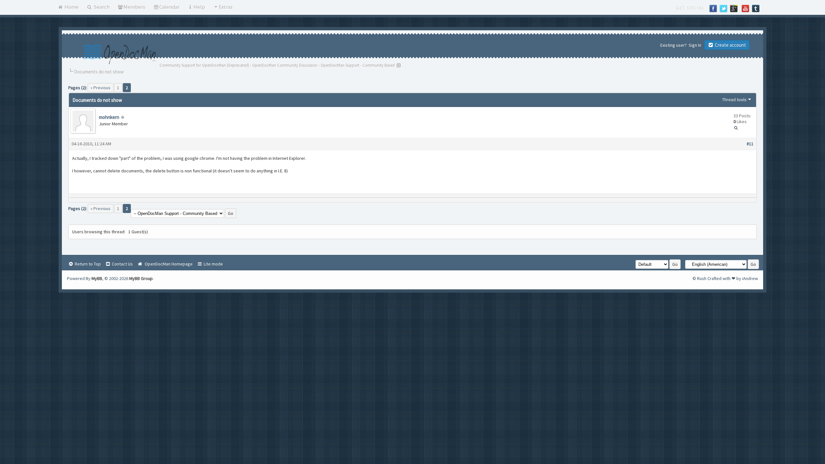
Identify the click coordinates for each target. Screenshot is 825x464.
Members (134, 6)
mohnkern (109, 117)
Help (199, 6)
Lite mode (213, 264)
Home (71, 6)
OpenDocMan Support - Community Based (358, 65)
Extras (226, 6)
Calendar (169, 6)
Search (101, 6)
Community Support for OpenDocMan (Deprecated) (204, 65)
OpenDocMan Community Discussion (284, 65)
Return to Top (87, 264)
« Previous (101, 88)
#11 (750, 144)
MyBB (97, 278)
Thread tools (734, 99)
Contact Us (122, 264)
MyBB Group (141, 278)
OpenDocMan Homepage (168, 264)
